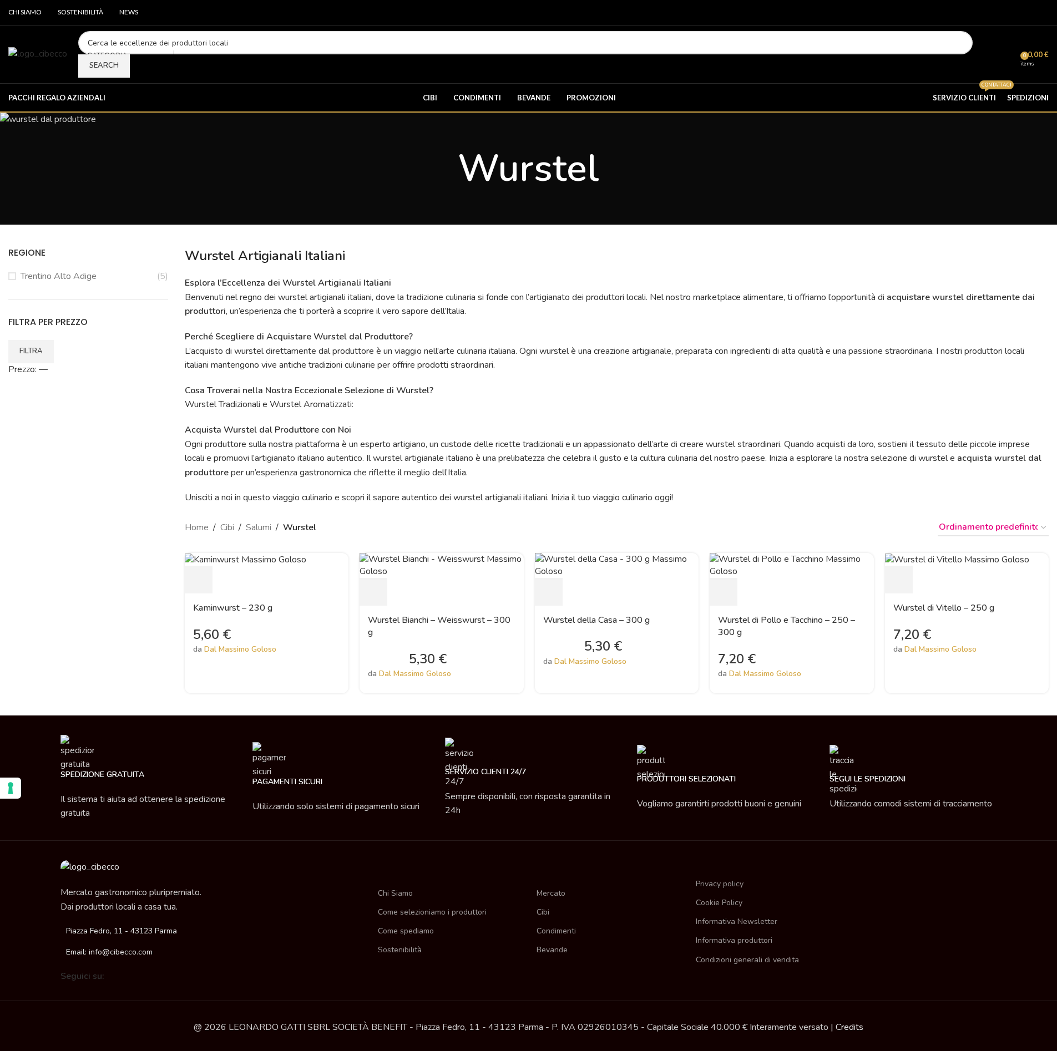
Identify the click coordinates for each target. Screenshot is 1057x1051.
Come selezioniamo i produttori (432, 912)
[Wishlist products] (1008, 54)
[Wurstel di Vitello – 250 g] (957, 559)
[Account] (988, 54)
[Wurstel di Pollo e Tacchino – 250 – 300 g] (792, 564)
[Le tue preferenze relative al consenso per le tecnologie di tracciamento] (10, 788)
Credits (849, 1027)
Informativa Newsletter (736, 921)
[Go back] (444, 169)
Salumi (258, 527)
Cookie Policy (719, 902)
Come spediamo (406, 931)
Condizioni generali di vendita (747, 959)
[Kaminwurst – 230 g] (245, 559)
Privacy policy (720, 884)
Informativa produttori (734, 940)
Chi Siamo (395, 893)
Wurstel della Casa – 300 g (596, 620)
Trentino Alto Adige (59, 276)
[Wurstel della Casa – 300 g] (617, 564)
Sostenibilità (400, 950)
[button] (199, 579)
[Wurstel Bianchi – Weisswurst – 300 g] (442, 564)
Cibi (227, 527)
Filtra (31, 351)
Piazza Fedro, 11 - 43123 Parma (121, 931)
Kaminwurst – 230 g (232, 608)
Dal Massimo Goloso (240, 649)
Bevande (552, 950)
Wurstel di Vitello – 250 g (943, 608)
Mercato (551, 893)
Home (197, 527)
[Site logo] (37, 54)
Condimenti (556, 931)
